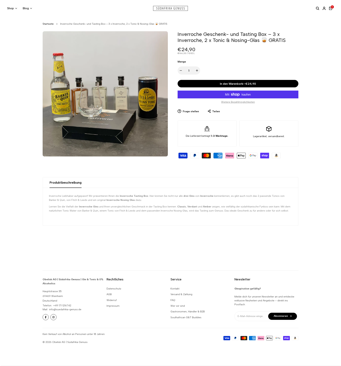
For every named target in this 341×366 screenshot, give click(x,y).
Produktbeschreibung (66, 183)
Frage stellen (190, 111)
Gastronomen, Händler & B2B (187, 311)
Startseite (48, 23)
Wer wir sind (177, 305)
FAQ (172, 300)
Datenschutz (114, 288)
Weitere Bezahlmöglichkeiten (238, 102)
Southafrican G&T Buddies (185, 317)
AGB (109, 294)
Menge (182, 61)
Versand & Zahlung (181, 294)
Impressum (113, 305)
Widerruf (112, 300)
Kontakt (174, 288)
